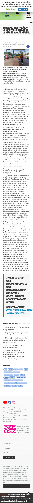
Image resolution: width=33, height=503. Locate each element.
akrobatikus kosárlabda (17, 380)
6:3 (5, 369)
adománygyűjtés (8, 374)
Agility (22, 374)
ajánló (12, 377)
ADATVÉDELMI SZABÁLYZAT (16, 486)
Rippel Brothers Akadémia (17, 44)
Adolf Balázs (16, 372)
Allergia (20, 385)
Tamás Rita (19, 43)
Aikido (6, 377)
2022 (21, 369)
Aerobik (16, 374)
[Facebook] (28, 45)
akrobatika (7, 380)
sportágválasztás (7, 46)
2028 (26, 369)
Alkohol (14, 385)
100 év (10, 369)
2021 (16, 369)
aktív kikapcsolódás (22, 382)
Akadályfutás (21, 377)
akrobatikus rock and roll (10, 382)
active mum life (8, 372)
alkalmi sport (7, 385)
